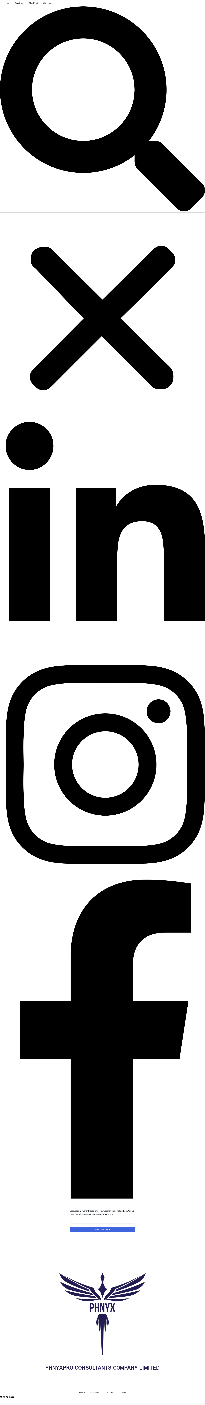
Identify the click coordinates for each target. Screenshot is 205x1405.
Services (19, 3)
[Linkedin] (1, 1397)
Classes (47, 3)
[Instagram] (4, 1397)
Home (6, 3)
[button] (102, 109)
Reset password (102, 1229)
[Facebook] (7, 1397)
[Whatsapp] (10, 1397)
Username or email (79, 1218)
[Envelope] (12, 1397)
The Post (33, 3)
